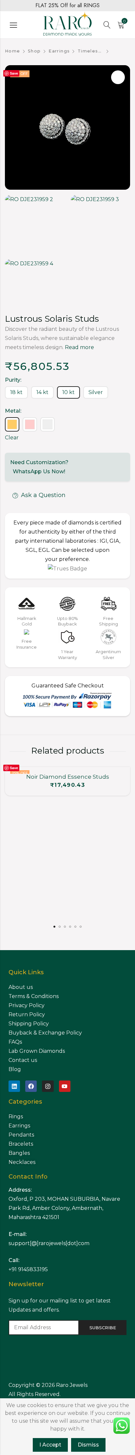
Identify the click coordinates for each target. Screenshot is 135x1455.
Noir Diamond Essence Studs (67, 776)
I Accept (50, 1445)
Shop (34, 51)
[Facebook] (31, 1086)
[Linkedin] (14, 1086)
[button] (54, 927)
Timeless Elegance (91, 51)
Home (12, 51)
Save (14, 73)
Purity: (13, 380)
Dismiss (88, 1445)
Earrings (59, 51)
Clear (12, 437)
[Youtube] (64, 1086)
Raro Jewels (72, 1385)
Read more (79, 347)
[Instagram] (47, 1086)
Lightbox (118, 77)
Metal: (13, 411)
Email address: (44, 1327)
